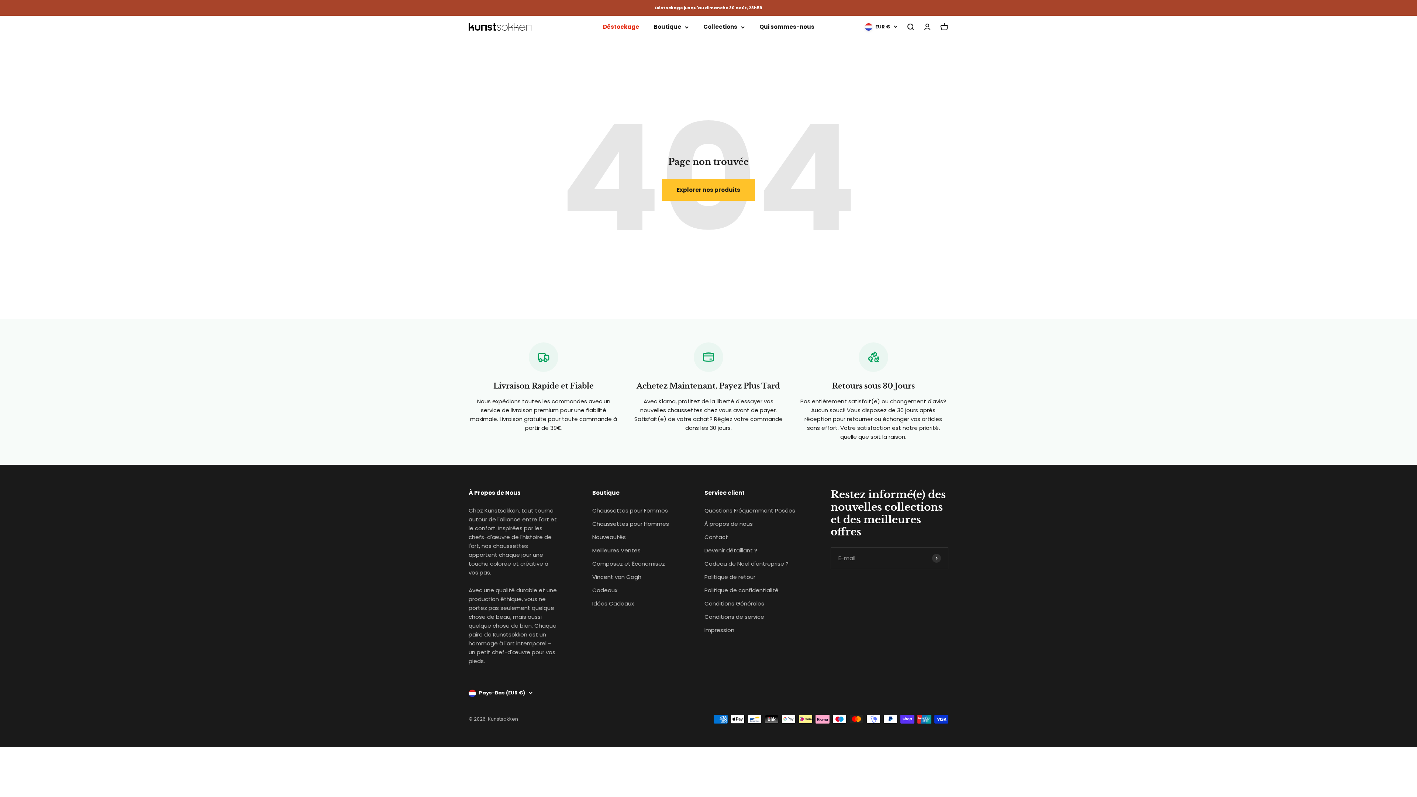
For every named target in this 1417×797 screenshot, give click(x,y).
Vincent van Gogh (616, 577)
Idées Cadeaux (613, 603)
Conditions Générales (734, 603)
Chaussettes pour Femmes (630, 510)
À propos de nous (728, 524)
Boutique (667, 27)
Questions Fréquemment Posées (749, 510)
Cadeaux (604, 590)
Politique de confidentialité (741, 590)
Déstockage (621, 27)
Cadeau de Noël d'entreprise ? (746, 563)
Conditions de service (734, 617)
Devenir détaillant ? (730, 550)
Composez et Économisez (628, 563)
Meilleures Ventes (616, 550)
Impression (719, 630)
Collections (720, 27)
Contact (716, 537)
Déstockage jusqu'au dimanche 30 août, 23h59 (708, 8)
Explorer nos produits (708, 190)
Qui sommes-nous (786, 27)
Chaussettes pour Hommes (630, 524)
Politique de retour (729, 577)
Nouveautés (609, 537)
